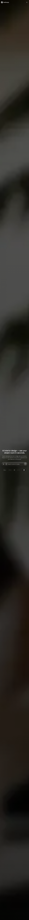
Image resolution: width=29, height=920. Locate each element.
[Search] (25, 464)
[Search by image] (3, 464)
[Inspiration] (6, 464)
